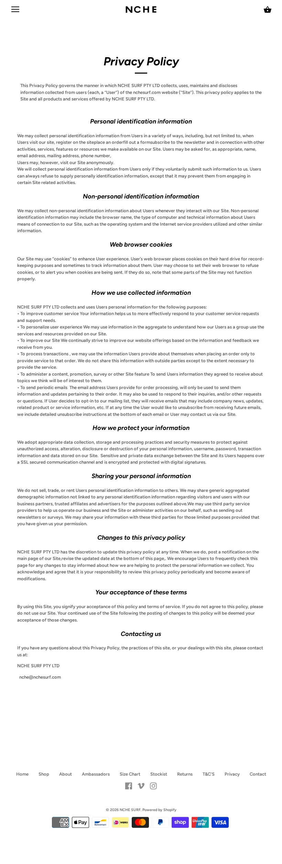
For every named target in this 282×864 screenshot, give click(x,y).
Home (22, 774)
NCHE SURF (130, 810)
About (65, 774)
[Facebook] (128, 785)
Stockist (158, 774)
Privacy (232, 774)
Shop (44, 774)
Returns (185, 774)
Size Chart (130, 774)
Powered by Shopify (159, 810)
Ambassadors (96, 774)
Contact (258, 774)
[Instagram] (153, 785)
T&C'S (209, 774)
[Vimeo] (141, 785)
